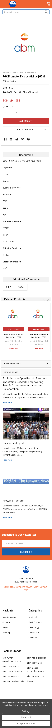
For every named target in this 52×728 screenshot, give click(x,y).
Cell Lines (33, 637)
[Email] (10, 139)
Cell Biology (34, 627)
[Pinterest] (28, 139)
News (5, 627)
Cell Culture (34, 632)
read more (7, 402)
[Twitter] (22, 139)
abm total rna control (36, 676)
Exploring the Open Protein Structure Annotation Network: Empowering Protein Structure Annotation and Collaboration (25, 383)
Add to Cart (13, 329)
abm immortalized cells (13, 681)
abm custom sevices (12, 671)
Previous (44, 299)
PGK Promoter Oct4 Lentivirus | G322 (39, 336)
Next (48, 299)
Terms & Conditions (26, 696)
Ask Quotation (9, 617)
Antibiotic (33, 617)
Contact (6, 622)
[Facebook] (5, 139)
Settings (26, 711)
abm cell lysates (34, 662)
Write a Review (10, 81)
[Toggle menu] (4, 4)
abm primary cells (10, 676)
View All (30, 681)
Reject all (26, 717)
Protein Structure (13, 500)
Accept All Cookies (26, 723)
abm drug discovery (11, 666)
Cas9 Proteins (35, 622)
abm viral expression (36, 657)
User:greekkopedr (14, 443)
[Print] (16, 139)
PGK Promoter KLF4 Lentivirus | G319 (13, 336)
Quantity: (8, 106)
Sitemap (6, 632)
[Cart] (48, 4)
